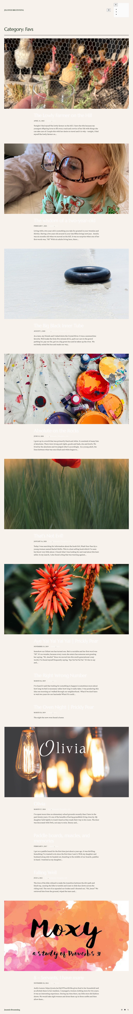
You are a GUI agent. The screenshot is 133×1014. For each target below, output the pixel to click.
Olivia (39, 803)
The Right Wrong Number (60, 675)
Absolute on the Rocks (56, 430)
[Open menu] (109, 10)
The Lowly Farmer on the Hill (63, 115)
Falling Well (45, 872)
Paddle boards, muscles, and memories (62, 838)
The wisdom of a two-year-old (64, 220)
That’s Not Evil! (48, 535)
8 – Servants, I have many (59, 977)
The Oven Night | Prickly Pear (64, 707)
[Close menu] (116, 4)
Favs (54, 121)
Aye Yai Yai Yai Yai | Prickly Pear (66, 641)
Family (49, 121)
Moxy (57, 983)
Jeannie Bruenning (14, 10)
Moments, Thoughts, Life (61, 331)
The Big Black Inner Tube (59, 325)
